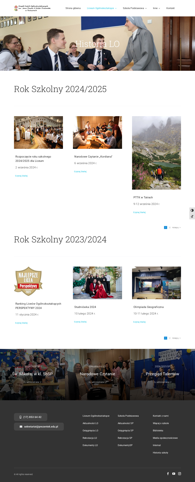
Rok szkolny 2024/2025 (60, 88)
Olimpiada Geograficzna (148, 307)
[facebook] (168, 473)
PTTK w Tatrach (143, 197)
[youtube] (173, 473)
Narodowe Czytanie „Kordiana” (93, 156)
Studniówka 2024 (85, 307)
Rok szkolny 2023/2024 (60, 239)
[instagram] (179, 473)
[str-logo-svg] (32, 6)
